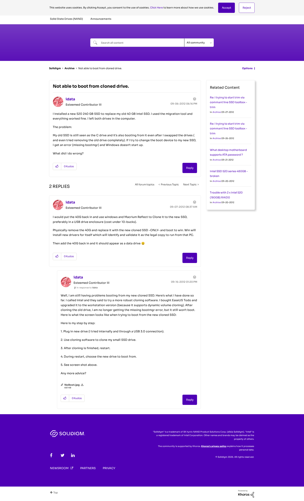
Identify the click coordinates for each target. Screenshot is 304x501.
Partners (88, 468)
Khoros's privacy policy (213, 446)
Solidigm (55, 68)
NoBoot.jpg (72, 384)
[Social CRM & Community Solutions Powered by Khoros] (246, 493)
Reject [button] (247, 7)
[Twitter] (62, 455)
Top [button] (55, 492)
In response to (87, 287)
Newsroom (59, 468)
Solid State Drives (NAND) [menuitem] (66, 18)
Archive (70, 68)
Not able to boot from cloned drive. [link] (100, 68)
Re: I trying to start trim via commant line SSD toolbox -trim (228, 102)
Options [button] (247, 68)
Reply (189, 168)
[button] (226, 8)
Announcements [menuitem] (100, 18)
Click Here (156, 7)
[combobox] (137, 42)
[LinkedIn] (73, 455)
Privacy (109, 468)
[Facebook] (51, 455)
